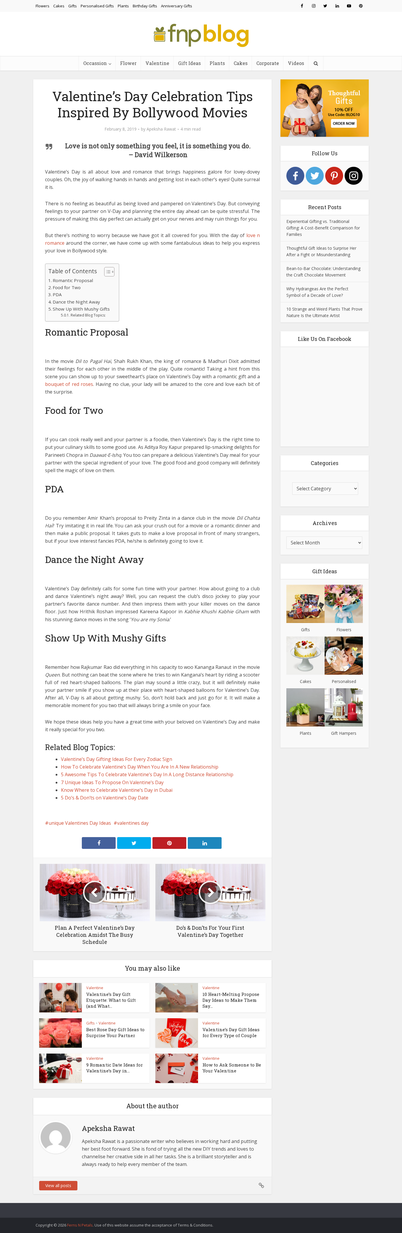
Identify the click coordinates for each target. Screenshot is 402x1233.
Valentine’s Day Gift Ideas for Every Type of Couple (231, 1032)
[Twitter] (315, 176)
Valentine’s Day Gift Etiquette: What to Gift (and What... (111, 1000)
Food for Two (67, 287)
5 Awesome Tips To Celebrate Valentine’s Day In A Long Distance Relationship (147, 774)
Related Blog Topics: (88, 315)
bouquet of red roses (69, 384)
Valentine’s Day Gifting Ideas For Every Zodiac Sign (116, 759)
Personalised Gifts (97, 6)
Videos (296, 63)
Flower (128, 63)
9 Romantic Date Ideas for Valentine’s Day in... (114, 1068)
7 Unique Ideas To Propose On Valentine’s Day (112, 782)
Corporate (267, 63)
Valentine (157, 63)
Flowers (42, 6)
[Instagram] (354, 176)
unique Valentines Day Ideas (80, 823)
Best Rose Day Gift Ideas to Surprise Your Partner (115, 1032)
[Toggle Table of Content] (106, 272)
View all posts (58, 1185)
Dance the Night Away (76, 302)
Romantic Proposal (73, 280)
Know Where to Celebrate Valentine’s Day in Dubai (116, 790)
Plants (123, 6)
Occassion (95, 63)
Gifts (72, 6)
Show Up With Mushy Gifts (81, 309)
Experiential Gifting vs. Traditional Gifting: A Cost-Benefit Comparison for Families (323, 228)
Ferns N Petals (80, 1225)
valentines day (133, 823)
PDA (57, 294)
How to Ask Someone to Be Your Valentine (231, 1068)
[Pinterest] (334, 176)
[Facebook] (295, 176)
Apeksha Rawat (161, 129)
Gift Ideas (189, 63)
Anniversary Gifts (176, 6)
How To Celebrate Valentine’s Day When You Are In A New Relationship (139, 767)
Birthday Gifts (145, 6)
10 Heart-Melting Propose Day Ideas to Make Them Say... (230, 1000)
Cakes (58, 6)
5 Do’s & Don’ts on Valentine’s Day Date (104, 797)
